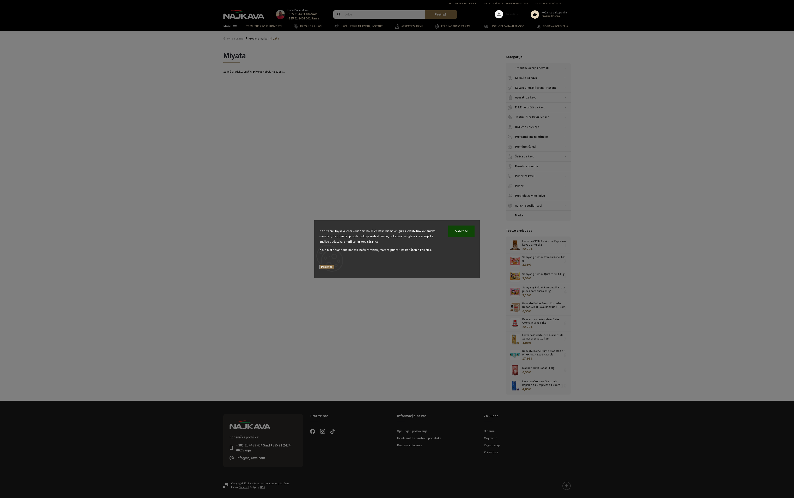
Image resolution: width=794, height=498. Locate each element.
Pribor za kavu (525, 176)
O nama (489, 431)
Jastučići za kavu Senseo (532, 117)
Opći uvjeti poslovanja (462, 3)
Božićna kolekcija (527, 127)
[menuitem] (267, 26)
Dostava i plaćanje (548, 3)
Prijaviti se (491, 452)
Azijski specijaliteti (528, 205)
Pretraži (441, 14)
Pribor (519, 186)
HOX (262, 487)
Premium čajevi (525, 146)
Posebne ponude (526, 166)
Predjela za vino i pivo (530, 195)
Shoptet (243, 487)
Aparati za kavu (526, 97)
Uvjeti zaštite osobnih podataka (506, 3)
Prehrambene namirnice (531, 136)
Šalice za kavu (524, 156)
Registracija (492, 445)
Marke (519, 215)
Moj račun (490, 438)
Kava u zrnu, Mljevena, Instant (535, 87)
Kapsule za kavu (526, 78)
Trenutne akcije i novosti (532, 68)
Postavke (326, 266)
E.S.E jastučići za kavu (530, 107)
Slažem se (461, 231)
